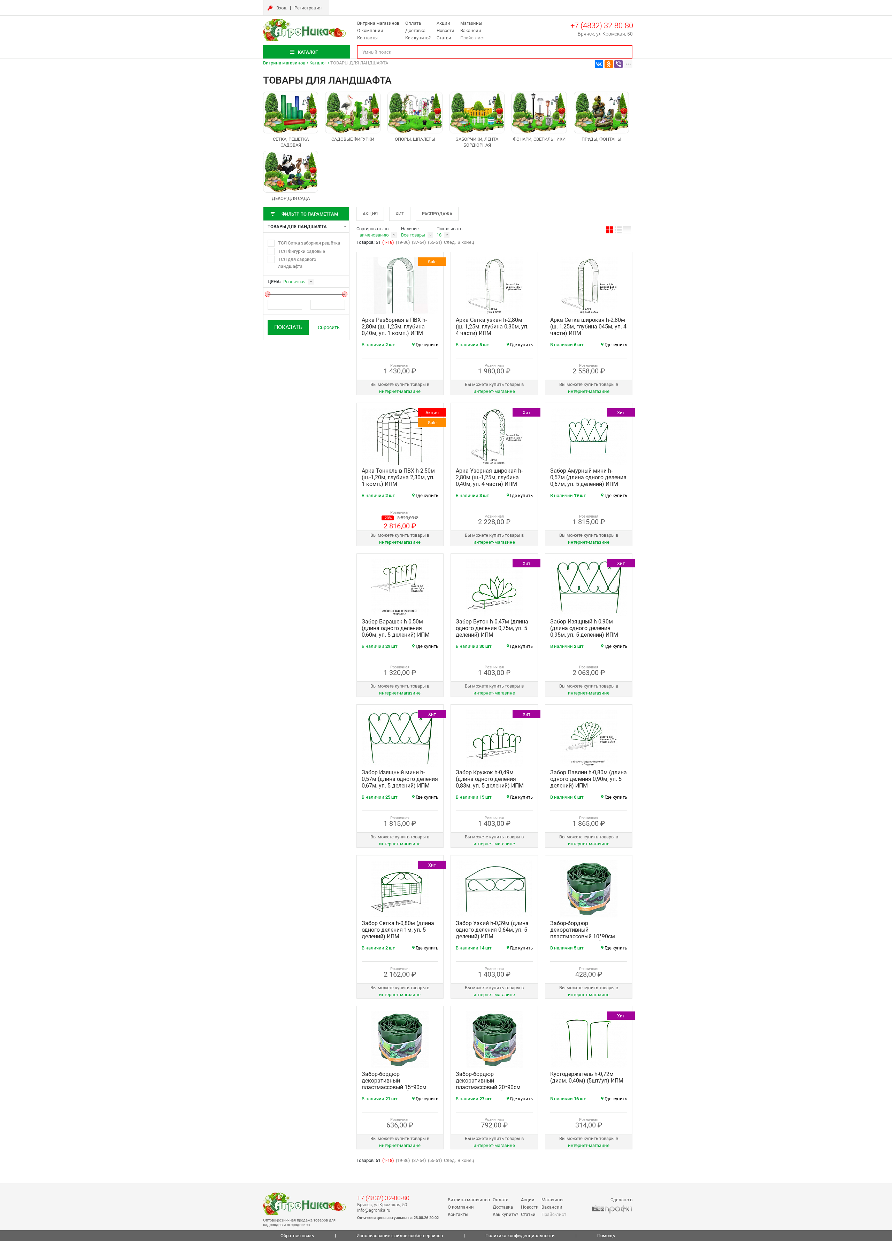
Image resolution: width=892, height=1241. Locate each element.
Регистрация (308, 7)
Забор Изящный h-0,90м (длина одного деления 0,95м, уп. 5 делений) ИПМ (584, 628)
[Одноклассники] (609, 64)
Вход (281, 7)
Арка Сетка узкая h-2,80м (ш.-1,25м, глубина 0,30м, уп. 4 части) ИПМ (492, 326)
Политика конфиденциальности (520, 1235)
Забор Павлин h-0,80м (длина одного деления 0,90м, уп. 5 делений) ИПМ (588, 779)
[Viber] (618, 64)
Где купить (427, 344)
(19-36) (403, 242)
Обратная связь (297, 1235)
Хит (399, 213)
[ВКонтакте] (599, 64)
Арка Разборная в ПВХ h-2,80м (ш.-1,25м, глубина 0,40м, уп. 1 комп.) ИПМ (394, 326)
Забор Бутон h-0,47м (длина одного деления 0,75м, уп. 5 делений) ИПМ (492, 628)
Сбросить (329, 327)
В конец (465, 242)
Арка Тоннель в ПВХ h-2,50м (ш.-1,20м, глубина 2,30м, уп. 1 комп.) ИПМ (398, 477)
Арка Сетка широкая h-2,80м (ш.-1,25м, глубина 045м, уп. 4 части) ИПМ (588, 326)
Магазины (471, 23)
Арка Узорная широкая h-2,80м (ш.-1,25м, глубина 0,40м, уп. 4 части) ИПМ (489, 477)
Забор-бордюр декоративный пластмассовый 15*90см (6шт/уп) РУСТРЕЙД (394, 1084)
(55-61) (435, 242)
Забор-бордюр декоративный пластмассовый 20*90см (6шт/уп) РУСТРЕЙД (488, 1084)
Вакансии (470, 30)
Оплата (413, 23)
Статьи (444, 37)
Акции (443, 23)
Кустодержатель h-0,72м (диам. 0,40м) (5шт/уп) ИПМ (586, 1077)
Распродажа (437, 213)
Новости (445, 30)
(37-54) (419, 242)
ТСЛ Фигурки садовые (301, 251)
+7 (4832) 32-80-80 (601, 25)
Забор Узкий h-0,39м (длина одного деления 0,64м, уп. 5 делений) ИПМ (492, 930)
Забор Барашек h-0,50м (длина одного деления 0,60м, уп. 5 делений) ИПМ (396, 628)
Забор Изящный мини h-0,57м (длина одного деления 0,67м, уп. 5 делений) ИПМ (400, 779)
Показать (288, 327)
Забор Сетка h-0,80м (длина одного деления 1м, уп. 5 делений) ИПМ (398, 930)
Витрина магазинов (378, 23)
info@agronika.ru (373, 1210)
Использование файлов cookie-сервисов (399, 1235)
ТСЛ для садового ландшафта (297, 263)
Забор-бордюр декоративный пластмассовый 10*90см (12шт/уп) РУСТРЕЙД (582, 933)
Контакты (367, 37)
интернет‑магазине (400, 391)
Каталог (317, 62)
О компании (370, 30)
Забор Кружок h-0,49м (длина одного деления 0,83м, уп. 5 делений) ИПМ (490, 779)
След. (450, 242)
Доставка (415, 30)
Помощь (606, 1235)
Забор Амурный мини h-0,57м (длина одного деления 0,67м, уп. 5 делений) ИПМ (588, 477)
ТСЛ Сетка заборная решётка (309, 243)
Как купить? (418, 37)
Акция (370, 213)
